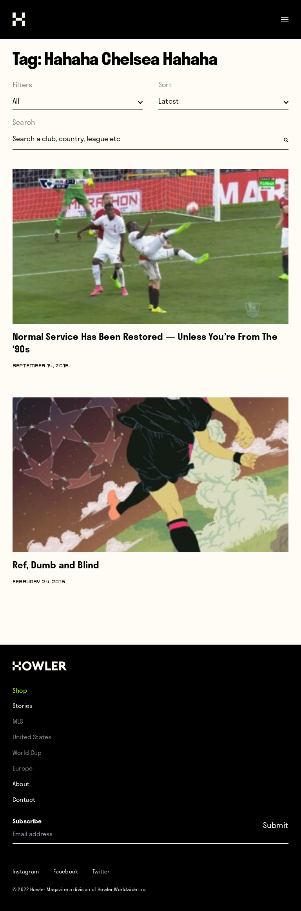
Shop (20, 690)
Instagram (26, 871)
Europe (23, 768)
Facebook (65, 871)
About (21, 784)
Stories (23, 705)
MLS (18, 721)
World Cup (27, 752)
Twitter (101, 871)
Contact (24, 799)
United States (32, 737)
